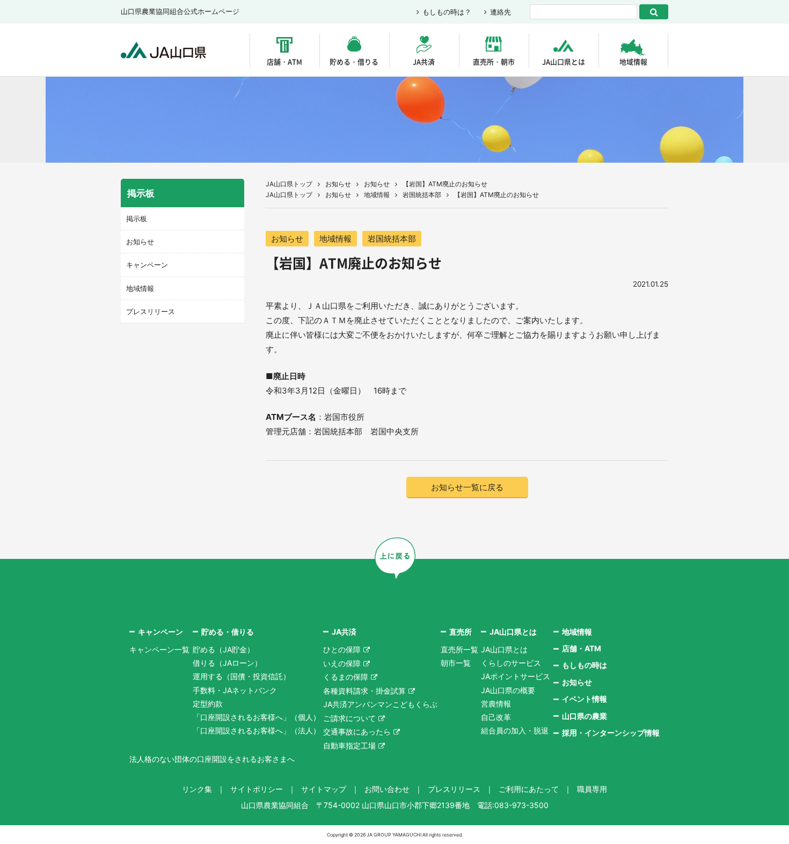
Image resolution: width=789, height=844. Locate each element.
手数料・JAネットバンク (235, 690)
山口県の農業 (584, 716)
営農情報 (496, 703)
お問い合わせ (387, 789)
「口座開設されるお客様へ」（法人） (256, 730)
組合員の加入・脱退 (515, 730)
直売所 (460, 631)
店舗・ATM (284, 61)
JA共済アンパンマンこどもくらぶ (380, 704)
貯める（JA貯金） (223, 649)
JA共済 (424, 61)
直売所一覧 (459, 649)
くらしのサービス (511, 662)
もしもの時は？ (446, 12)
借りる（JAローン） (227, 662)
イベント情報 (584, 698)
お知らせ (338, 184)
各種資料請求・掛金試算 (364, 690)
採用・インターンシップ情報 (611, 732)
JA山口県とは (563, 61)
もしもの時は (584, 665)
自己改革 (496, 717)
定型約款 (208, 703)
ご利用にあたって (529, 789)
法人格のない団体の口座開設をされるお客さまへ (212, 758)
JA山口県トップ (289, 184)
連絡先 (500, 12)
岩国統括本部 (422, 195)
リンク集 (197, 789)
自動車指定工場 (349, 745)
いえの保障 (342, 663)
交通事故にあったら (357, 731)
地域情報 (633, 61)
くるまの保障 (345, 676)
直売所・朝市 (494, 61)
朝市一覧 (456, 662)
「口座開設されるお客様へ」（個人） (256, 717)
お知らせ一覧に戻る (467, 487)
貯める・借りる (354, 61)
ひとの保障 (342, 649)
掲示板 (136, 218)
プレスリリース (150, 311)
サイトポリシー (256, 789)
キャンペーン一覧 (159, 649)
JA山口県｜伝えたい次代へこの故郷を (163, 50)
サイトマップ (323, 789)
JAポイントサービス (515, 676)
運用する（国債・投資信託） (241, 676)
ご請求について (349, 718)
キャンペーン (147, 264)
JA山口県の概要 (508, 690)
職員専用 (592, 789)
